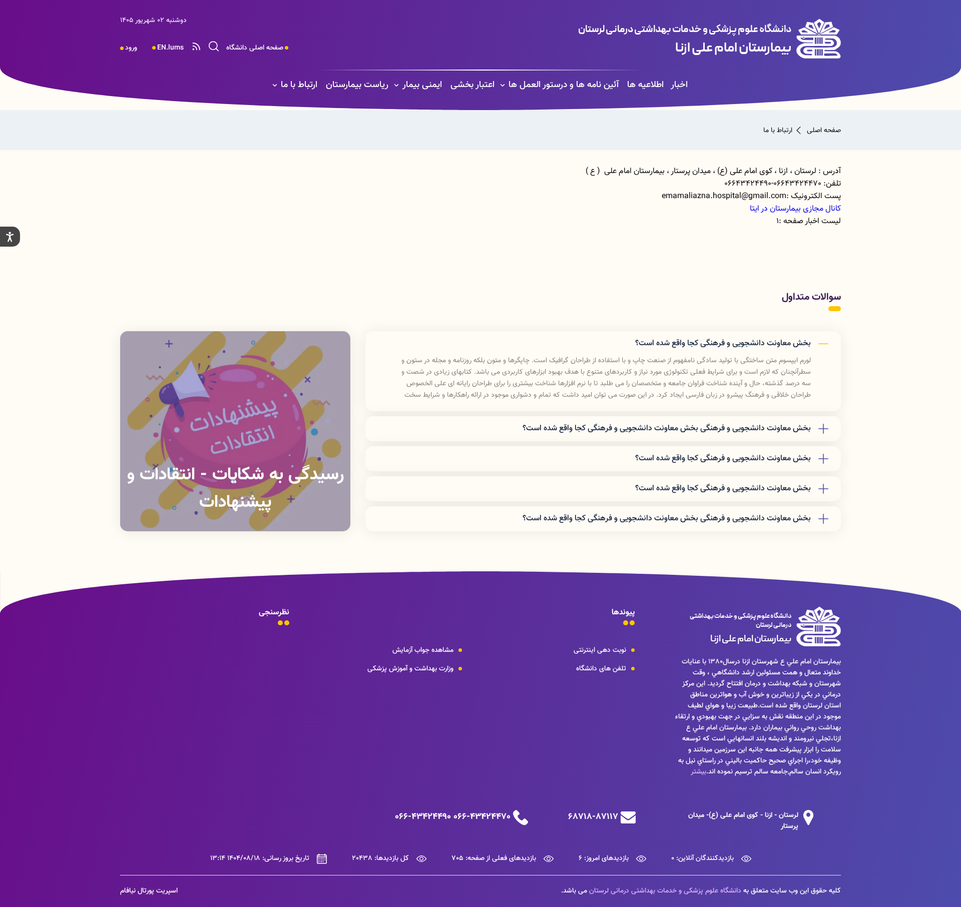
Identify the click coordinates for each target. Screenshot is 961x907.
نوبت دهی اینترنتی (600, 650)
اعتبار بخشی (472, 85)
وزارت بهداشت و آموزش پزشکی (410, 668)
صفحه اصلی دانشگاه (254, 48)
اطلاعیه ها (645, 85)
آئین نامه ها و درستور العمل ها (564, 85)
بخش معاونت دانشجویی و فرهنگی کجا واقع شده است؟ (723, 343)
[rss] (196, 48)
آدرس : (829, 171)
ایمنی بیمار (422, 85)
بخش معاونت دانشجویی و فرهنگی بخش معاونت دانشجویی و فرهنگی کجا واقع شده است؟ (667, 428)
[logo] (634, 39)
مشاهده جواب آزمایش (422, 650)
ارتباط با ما (299, 85)
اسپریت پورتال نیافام (149, 890)
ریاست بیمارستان (357, 85)
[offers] (235, 431)
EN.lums (170, 48)
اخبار (679, 85)
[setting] (10, 237)
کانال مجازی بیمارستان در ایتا (795, 209)
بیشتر (698, 771)
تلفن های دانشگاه (601, 668)
